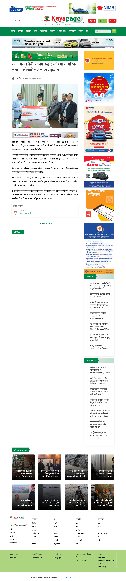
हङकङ (92, 21)
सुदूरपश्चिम (57, 543)
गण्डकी (56, 533)
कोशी (55, 523)
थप (87, 31)
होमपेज (13, 31)
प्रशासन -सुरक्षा (62, 31)
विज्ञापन (12, 539)
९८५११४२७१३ (102, 557)
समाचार (20, 31)
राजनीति (28, 31)
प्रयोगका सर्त (13, 542)
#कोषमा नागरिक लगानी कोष (44, 223)
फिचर (99, 526)
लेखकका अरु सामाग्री (25, 213)
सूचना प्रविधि (79, 540)
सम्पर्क (11, 536)
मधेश (55, 526)
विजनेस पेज (43, 31)
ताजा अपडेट (91, 361)
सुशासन (52, 31)
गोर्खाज (81, 31)
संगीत (99, 530)
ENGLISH (112, 21)
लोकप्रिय (90, 276)
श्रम (77, 543)
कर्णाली (56, 540)
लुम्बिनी (56, 536)
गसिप (99, 536)
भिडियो (100, 540)
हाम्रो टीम (12, 532)
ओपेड (35, 31)
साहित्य (34, 526)
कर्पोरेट (78, 530)
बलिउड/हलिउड (102, 533)
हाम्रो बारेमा (13, 529)
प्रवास (33, 540)
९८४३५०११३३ (102, 567)
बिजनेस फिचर (80, 533)
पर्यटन (77, 526)
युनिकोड (102, 20)
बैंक (77, 523)
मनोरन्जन (72, 31)
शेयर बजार (79, 536)
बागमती (56, 530)
